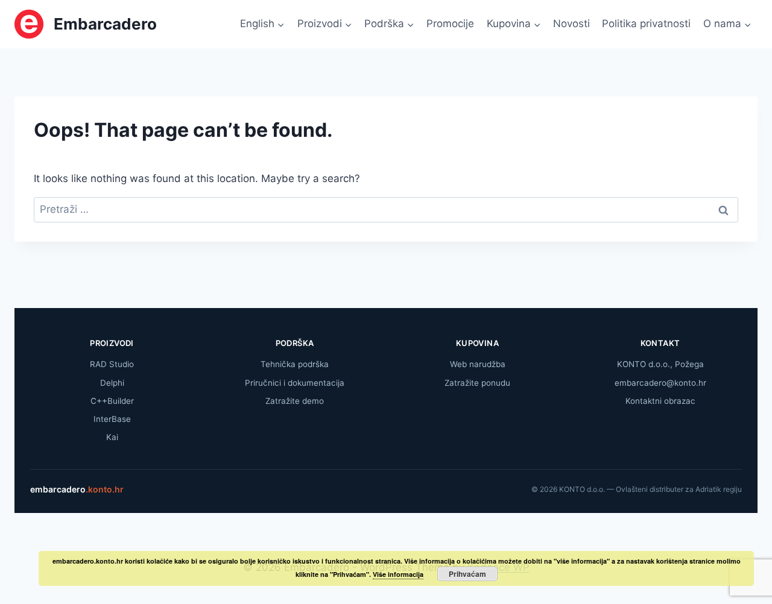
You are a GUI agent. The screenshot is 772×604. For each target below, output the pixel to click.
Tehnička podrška (295, 364)
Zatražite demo (294, 401)
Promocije (450, 23)
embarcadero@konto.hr (660, 383)
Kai (112, 437)
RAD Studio (112, 364)
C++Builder (112, 401)
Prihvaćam (467, 573)
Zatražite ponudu (477, 383)
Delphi (112, 383)
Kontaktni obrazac (660, 401)
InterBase (112, 419)
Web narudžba (477, 364)
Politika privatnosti (646, 23)
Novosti (571, 23)
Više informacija (398, 574)
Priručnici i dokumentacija (294, 383)
